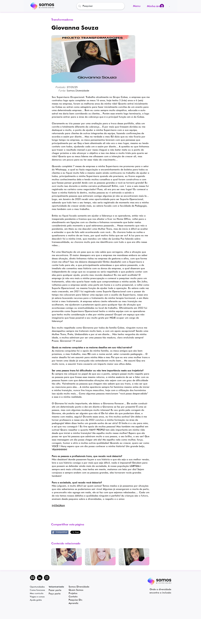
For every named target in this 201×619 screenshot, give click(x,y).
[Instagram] (46, 577)
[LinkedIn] (39, 577)
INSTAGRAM (58, 505)
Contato (73, 596)
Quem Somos (76, 590)
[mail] (32, 577)
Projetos (73, 593)
